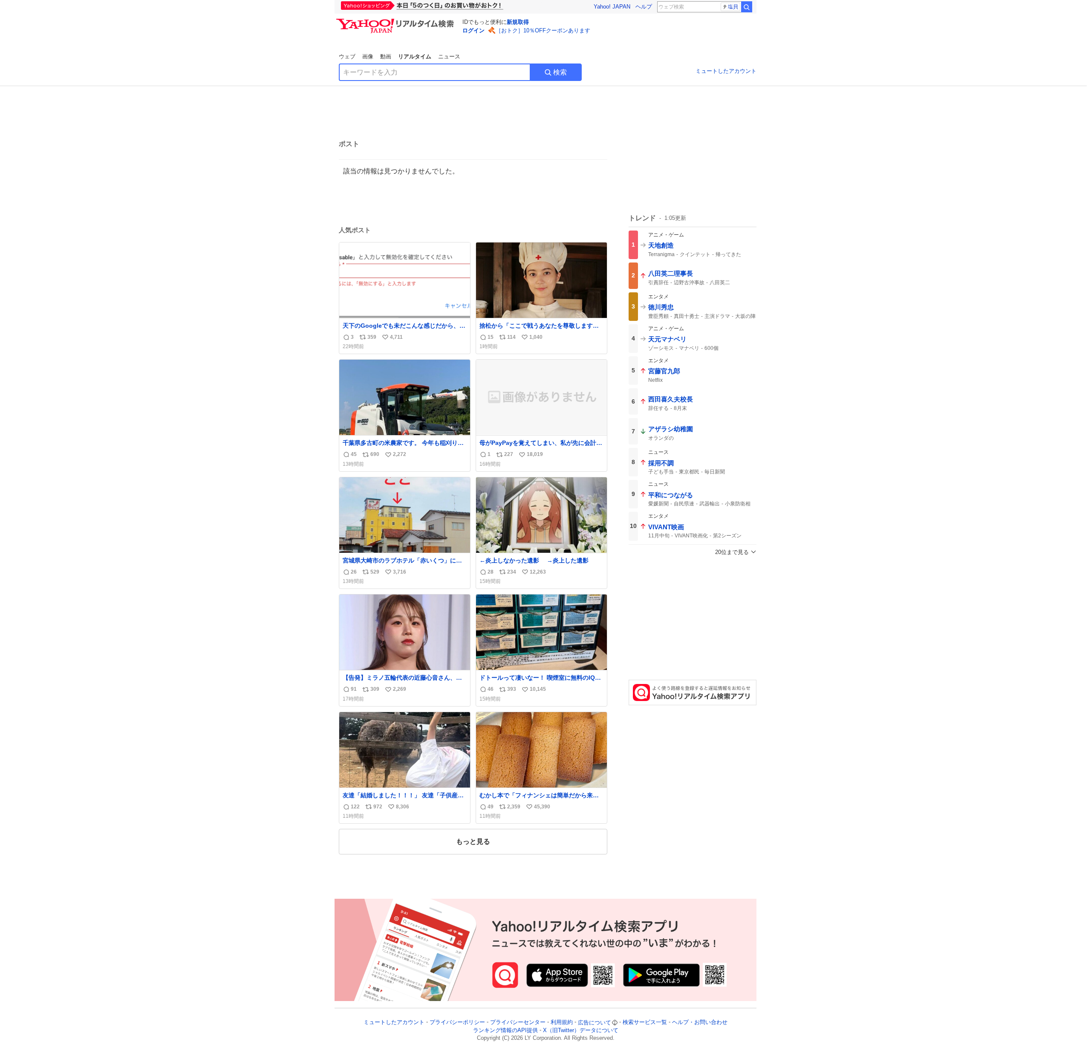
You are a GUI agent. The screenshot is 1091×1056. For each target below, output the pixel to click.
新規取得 (518, 22)
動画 (385, 56)
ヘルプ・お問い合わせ (699, 1022)
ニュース (449, 56)
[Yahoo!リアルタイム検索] (396, 21)
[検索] (746, 6)
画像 (367, 56)
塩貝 (733, 7)
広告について (594, 1022)
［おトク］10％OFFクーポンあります (543, 30)
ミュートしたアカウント (726, 71)
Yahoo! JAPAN (612, 6)
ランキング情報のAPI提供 (505, 1030)
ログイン (473, 30)
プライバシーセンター (518, 1022)
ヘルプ (643, 6)
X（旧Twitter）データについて (580, 1030)
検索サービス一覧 (645, 1022)
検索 (560, 72)
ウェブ (347, 56)
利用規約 (562, 1022)
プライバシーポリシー (457, 1022)
